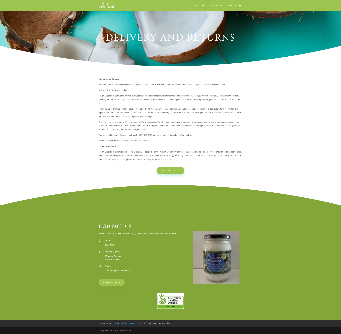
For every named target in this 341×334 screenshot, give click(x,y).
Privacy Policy (105, 323)
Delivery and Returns (124, 323)
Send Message (112, 282)
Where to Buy (216, 5)
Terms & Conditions (146, 323)
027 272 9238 (111, 245)
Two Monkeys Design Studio (118, 330)
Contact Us (231, 5)
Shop (204, 5)
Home (195, 5)
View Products (170, 170)
